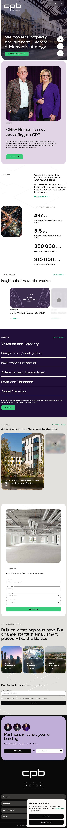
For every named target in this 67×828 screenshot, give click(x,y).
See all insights (59, 274)
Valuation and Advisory (20, 344)
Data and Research (17, 382)
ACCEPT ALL (46, 816)
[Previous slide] (59, 300)
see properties (33, 609)
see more (13, 157)
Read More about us (41, 197)
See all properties (33, 535)
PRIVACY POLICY (17, 698)
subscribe (33, 703)
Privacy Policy (60, 808)
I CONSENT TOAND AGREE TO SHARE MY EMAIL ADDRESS (25, 698)
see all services (58, 337)
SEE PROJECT (9, 489)
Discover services (15, 54)
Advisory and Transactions (23, 372)
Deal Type (11, 586)
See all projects (58, 424)
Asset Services (13, 391)
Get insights (30, 298)
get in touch (8, 407)
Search (10, 579)
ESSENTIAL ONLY (46, 822)
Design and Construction (21, 353)
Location (10, 593)
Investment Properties (19, 363)
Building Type (12, 600)
